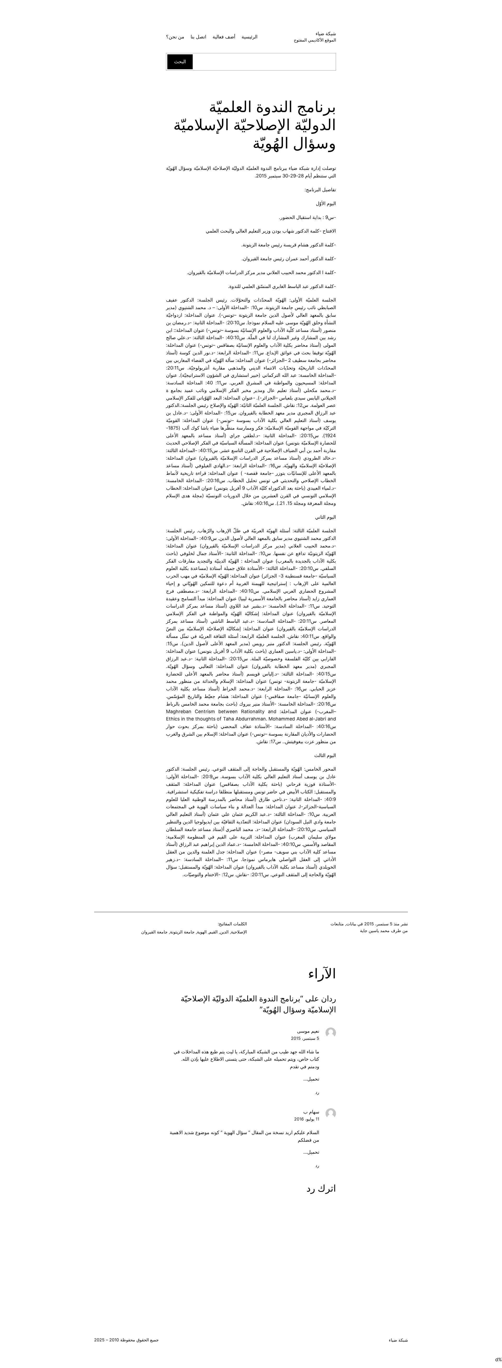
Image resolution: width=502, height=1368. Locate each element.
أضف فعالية (224, 36)
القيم (213, 931)
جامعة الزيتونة (182, 931)
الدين (224, 931)
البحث (180, 61)
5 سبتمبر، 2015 (305, 1038)
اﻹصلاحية (239, 931)
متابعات (337, 923)
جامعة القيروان (154, 931)
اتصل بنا (198, 36)
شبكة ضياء (326, 33)
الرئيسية (250, 36)
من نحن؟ (175, 36)
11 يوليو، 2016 (306, 1119)
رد (317, 1092)
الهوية (202, 931)
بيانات (351, 923)
